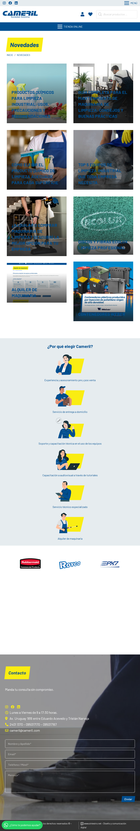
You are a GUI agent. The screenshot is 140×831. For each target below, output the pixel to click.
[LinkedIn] (16, 3)
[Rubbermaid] (30, 563)
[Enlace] (20, 14)
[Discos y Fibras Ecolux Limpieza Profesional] (103, 225)
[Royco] (70, 563)
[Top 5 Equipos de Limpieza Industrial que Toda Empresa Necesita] (103, 160)
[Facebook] (10, 3)
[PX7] (109, 563)
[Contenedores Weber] (103, 291)
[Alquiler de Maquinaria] (37, 283)
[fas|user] (82, 14)
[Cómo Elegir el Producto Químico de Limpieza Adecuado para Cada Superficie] (37, 160)
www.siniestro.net (92, 823)
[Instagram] (4, 3)
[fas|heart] (90, 14)
